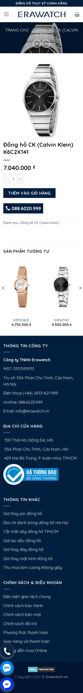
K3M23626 (21, 320)
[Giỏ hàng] (77, 14)
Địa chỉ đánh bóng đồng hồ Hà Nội (35, 522)
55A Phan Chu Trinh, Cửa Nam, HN (35, 449)
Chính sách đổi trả (20, 623)
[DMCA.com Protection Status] (41, 669)
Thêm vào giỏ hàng (29, 193)
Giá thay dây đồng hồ (23, 549)
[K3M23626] (21, 287)
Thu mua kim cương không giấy (32, 567)
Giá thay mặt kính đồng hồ (28, 558)
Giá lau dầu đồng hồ (22, 540)
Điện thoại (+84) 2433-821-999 (30, 393)
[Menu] (6, 14)
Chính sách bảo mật (22, 614)
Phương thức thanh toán (25, 632)
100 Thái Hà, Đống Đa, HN (28, 440)
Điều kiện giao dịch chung (26, 596)
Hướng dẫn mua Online (25, 650)
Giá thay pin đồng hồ (22, 513)
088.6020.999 (25, 208)
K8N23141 (61, 320)
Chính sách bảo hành (23, 605)
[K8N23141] (62, 287)
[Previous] (3, 297)
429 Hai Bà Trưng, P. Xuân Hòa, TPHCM (40, 458)
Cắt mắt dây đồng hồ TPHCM (30, 531)
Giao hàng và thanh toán (26, 641)
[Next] (80, 297)
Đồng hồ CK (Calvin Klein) (56, 33)
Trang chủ (17, 30)
